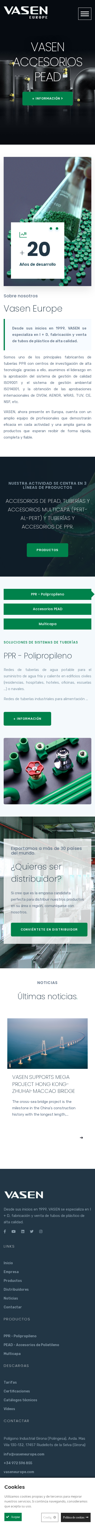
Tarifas (10, 1382)
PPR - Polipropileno (20, 1336)
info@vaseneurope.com (24, 1454)
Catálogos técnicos (20, 1400)
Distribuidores (16, 1289)
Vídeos (9, 1409)
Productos (47, 550)
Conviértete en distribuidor (49, 929)
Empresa (11, 1272)
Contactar (13, 1307)
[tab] (47, 594)
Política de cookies (74, 1517)
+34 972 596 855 (18, 1463)
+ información (41, 98)
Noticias (11, 1298)
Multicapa (12, 1354)
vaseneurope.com (19, 1472)
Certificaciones (17, 1391)
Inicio (8, 1263)
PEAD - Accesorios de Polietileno (31, 1345)
